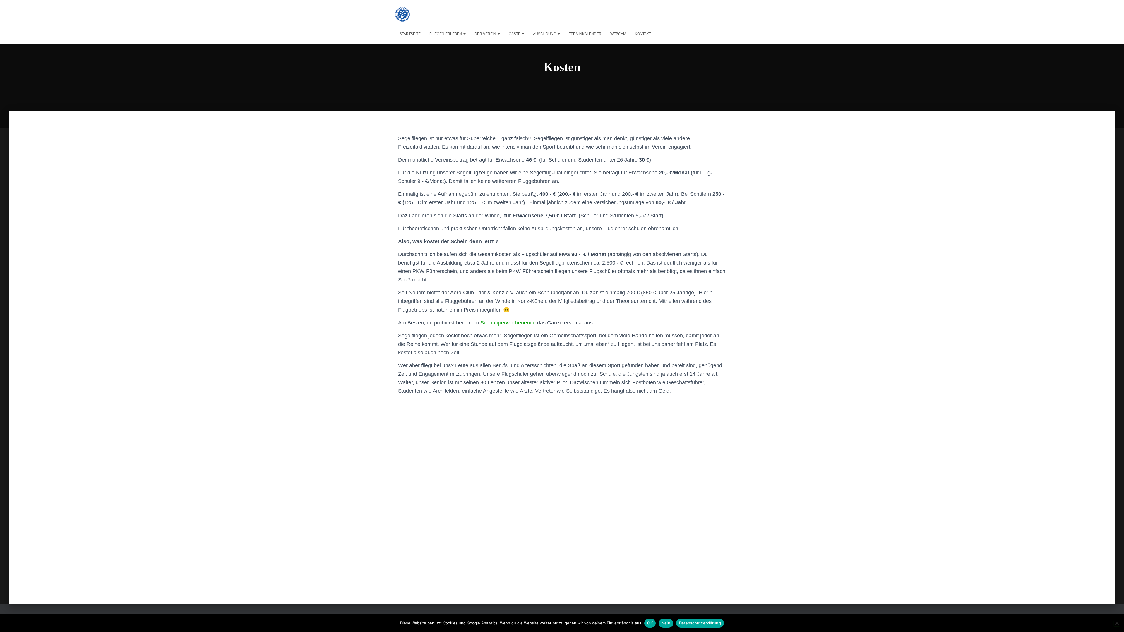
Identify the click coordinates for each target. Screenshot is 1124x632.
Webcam (618, 34)
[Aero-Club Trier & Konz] (402, 14)
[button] (464, 34)
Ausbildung (545, 34)
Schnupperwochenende (508, 323)
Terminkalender (585, 34)
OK (650, 623)
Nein (666, 623)
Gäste (515, 34)
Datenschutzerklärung (700, 623)
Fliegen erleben (446, 34)
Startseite (410, 34)
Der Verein (485, 34)
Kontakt (643, 34)
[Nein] (1117, 623)
